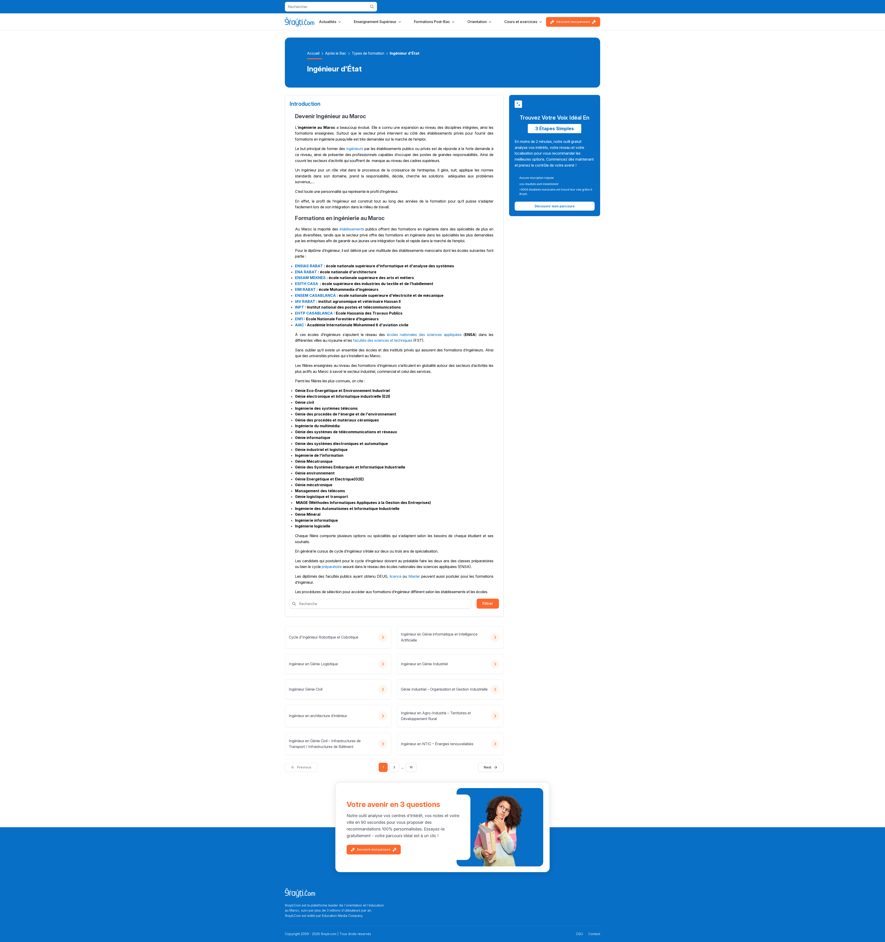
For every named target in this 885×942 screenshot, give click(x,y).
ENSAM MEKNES (310, 277)
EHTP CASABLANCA (314, 313)
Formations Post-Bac (432, 21)
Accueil (313, 53)
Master (414, 576)
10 (411, 767)
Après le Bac (335, 53)
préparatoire (332, 566)
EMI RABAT (305, 289)
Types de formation (368, 53)
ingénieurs (354, 148)
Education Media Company (342, 916)
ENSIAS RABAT (309, 266)
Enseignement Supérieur (375, 21)
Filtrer (487, 603)
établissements (351, 229)
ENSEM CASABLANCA (315, 295)
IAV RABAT (305, 301)
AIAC (299, 325)
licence (395, 576)
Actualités (327, 21)
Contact (594, 934)
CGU (579, 934)
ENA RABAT (306, 272)
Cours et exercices (520, 21)
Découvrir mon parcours (573, 22)
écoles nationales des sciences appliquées (424, 334)
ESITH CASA (306, 283)
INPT (299, 307)
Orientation (477, 21)
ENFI (299, 319)
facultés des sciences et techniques (382, 340)
